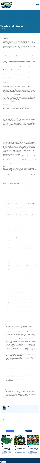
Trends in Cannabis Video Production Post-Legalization (20, 449)
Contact (30, 4)
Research (23, 5)
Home (15, 4)
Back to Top (37, 460)
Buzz (2, 30)
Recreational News (24, 7)
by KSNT (4, 397)
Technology (23, 3)
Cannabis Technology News (18, 436)
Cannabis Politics (6, 30)
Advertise (19, 4)
